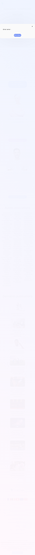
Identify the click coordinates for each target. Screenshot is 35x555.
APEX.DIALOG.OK (17, 35)
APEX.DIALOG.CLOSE (32, 26)
